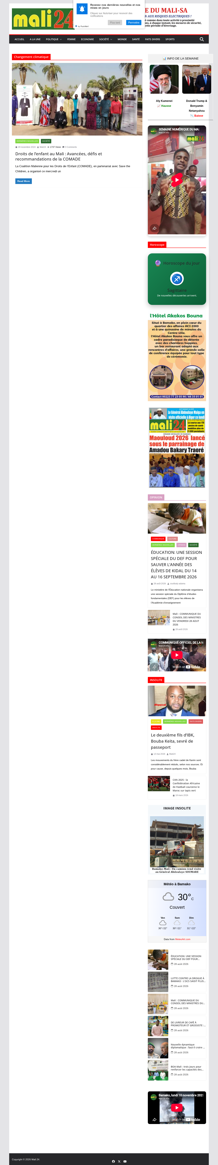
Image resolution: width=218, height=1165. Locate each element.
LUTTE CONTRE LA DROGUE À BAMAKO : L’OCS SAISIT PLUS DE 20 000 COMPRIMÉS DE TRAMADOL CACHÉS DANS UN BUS (188, 980)
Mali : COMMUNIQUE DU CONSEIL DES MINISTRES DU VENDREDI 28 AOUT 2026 (187, 619)
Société (104, 39)
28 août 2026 (181, 964)
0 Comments (71, 147)
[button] (60, 39)
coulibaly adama (177, 583)
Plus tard (115, 22)
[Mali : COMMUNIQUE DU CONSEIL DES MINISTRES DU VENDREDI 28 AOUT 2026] (159, 621)
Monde (122, 39)
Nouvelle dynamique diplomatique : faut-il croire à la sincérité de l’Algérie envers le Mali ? (188, 1046)
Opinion (181, 545)
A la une (35, 39)
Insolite (156, 727)
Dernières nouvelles (27, 141)
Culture (172, 539)
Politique (52, 39)
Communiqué (158, 539)
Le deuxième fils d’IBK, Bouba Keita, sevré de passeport (172, 741)
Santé (136, 39)
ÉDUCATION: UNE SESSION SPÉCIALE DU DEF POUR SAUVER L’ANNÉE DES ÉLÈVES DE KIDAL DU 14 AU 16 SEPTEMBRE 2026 (176, 564)
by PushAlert (83, 26)
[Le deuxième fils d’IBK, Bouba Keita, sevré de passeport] (177, 701)
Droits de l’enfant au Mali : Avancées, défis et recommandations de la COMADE (58, 156)
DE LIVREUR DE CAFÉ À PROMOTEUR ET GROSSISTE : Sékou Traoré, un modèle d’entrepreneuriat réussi (187, 1024)
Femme (71, 39)
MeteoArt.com (182, 939)
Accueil (19, 39)
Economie (87, 39)
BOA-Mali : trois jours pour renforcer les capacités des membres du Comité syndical (187, 1068)
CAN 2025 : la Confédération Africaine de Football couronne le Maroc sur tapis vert (186, 785)
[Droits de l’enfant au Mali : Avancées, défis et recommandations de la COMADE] (77, 99)
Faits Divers (152, 39)
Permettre (133, 22)
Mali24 (43, 147)
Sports (170, 39)
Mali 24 (35, 1159)
